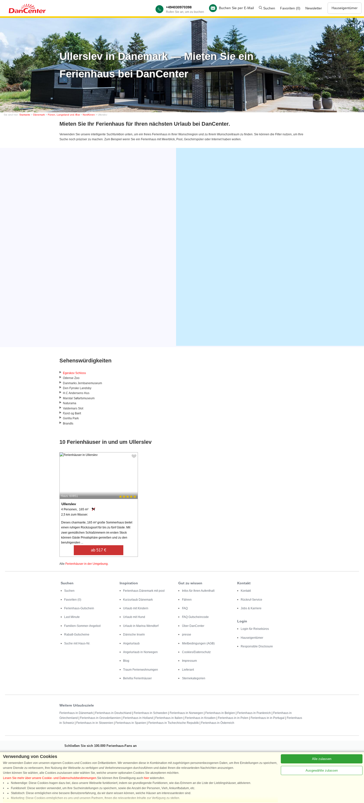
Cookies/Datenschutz (196, 652)
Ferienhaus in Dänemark (76, 713)
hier (146, 778)
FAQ (185, 608)
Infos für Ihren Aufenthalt (198, 590)
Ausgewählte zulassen (322, 770)
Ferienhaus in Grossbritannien (100, 718)
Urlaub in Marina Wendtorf (140, 626)
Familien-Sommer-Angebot (82, 626)
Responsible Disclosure (257, 646)
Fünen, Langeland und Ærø (64, 114)
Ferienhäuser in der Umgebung (86, 564)
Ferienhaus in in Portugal (268, 718)
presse (186, 634)
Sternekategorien (193, 678)
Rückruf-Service (251, 599)
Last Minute (72, 617)
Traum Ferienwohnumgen (140, 669)
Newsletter (313, 8)
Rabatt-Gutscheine (76, 634)
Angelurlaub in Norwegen (140, 652)
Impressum (189, 660)
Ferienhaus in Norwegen (186, 713)
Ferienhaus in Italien (169, 718)
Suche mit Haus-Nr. (77, 643)
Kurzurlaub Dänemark (138, 599)
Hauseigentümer (345, 8)
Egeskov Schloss (74, 373)
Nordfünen (89, 114)
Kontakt (246, 590)
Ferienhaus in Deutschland (113, 713)
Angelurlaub (131, 643)
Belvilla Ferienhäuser (137, 678)
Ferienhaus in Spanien (130, 723)
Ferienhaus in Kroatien (200, 718)
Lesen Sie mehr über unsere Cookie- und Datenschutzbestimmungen (49, 778)
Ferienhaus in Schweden (150, 713)
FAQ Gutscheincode (195, 617)
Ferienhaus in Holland (138, 718)
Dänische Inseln (134, 634)
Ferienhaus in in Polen (233, 718)
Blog (126, 660)
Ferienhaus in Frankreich (254, 713)
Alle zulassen (321, 759)
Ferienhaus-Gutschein (79, 608)
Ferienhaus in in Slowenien (94, 723)
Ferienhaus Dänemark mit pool (144, 590)
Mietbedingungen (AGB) (198, 643)
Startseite (24, 114)
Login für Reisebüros (255, 629)
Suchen (268, 8)
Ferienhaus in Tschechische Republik (173, 723)
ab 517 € (98, 550)
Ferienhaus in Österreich (217, 723)
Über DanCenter (193, 626)
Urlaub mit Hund (134, 617)
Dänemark (39, 114)
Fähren (187, 599)
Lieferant (188, 669)
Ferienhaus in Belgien (220, 713)
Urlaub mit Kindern (135, 608)
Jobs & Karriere (251, 608)
